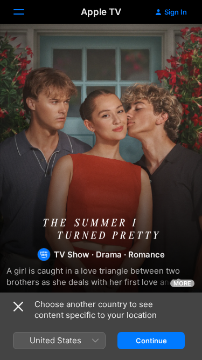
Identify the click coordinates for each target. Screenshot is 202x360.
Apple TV (101, 11)
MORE (182, 283)
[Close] (18, 306)
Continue (151, 340)
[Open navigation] (25, 12)
